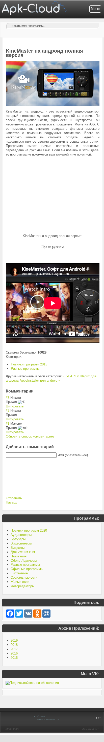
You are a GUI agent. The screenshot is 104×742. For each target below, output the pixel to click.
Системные (19, 573)
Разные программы (25, 368)
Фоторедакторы (22, 586)
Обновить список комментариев (30, 436)
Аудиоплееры (21, 535)
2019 (14, 640)
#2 (7, 410)
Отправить (14, 498)
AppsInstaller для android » (40, 380)
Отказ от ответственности (48, 718)
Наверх (11, 502)
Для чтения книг (23, 552)
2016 (14, 653)
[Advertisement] (52, 195)
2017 (14, 649)
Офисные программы (27, 569)
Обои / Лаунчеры (24, 560)
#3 (7, 398)
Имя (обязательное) (73, 455)
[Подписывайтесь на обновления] (32, 683)
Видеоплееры (21, 543)
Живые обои (20, 582)
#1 (7, 423)
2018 (14, 645)
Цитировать (15, 406)
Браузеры (18, 539)
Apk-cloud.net (90, 729)
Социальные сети (24, 577)
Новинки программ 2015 (29, 364)
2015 (14, 658)
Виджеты (17, 548)
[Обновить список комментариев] (35, 391)
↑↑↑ (98, 717)
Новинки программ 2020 (29, 530)
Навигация (19, 556)
